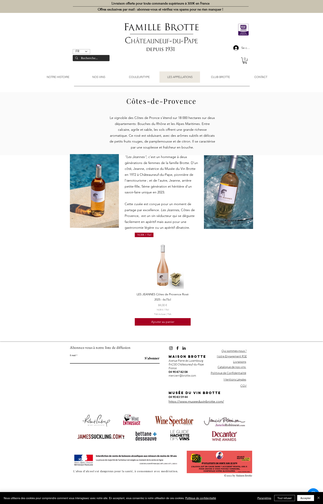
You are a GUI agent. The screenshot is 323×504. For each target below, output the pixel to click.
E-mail (73, 355)
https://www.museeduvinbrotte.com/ (196, 401)
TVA (169, 314)
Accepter (305, 498)
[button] (245, 60)
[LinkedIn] (184, 348)
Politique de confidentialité (200, 498)
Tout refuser (284, 498)
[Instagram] (171, 348)
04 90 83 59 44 (178, 397)
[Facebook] (177, 348)
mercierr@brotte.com (182, 375)
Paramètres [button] (264, 498)
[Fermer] (318, 498)
